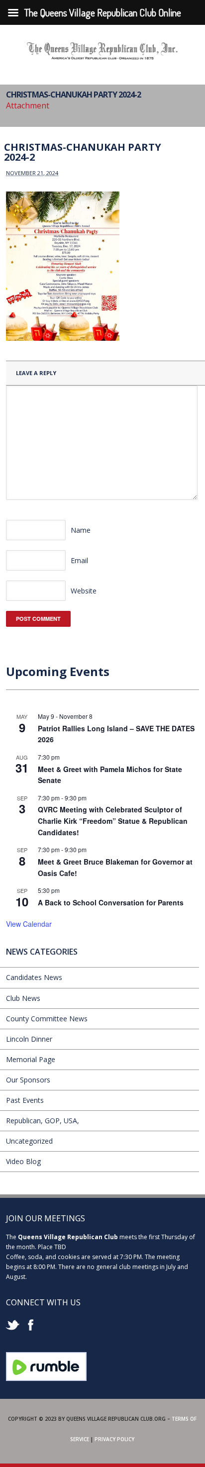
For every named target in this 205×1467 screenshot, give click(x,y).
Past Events (25, 1100)
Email (79, 560)
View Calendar (29, 924)
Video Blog (23, 1161)
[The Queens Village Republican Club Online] (102, 56)
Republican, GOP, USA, (42, 1120)
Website (84, 590)
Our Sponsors (28, 1079)
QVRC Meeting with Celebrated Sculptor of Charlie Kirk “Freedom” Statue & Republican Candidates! (113, 820)
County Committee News (47, 1018)
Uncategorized (29, 1141)
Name (81, 530)
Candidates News (34, 977)
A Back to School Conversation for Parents (111, 902)
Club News (23, 998)
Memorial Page (30, 1059)
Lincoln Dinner (29, 1039)
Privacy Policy (114, 1439)
